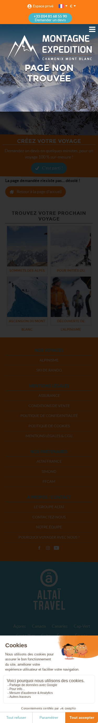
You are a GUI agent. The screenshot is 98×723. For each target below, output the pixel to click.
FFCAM (49, 481)
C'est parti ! (52, 168)
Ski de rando (49, 370)
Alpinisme (49, 360)
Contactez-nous (49, 517)
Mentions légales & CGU (49, 436)
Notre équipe (49, 527)
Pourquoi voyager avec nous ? (49, 537)
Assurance (49, 395)
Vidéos (56, 548)
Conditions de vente (49, 406)
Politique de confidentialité (49, 416)
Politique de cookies (49, 426)
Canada (39, 626)
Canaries (60, 626)
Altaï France (49, 461)
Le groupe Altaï (49, 507)
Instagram (47, 548)
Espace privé (43, 6)
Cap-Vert (82, 626)
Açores (19, 626)
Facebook (39, 548)
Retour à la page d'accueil (39, 191)
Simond (49, 471)
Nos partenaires (49, 451)
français (62, 6)
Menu (92, 29)
